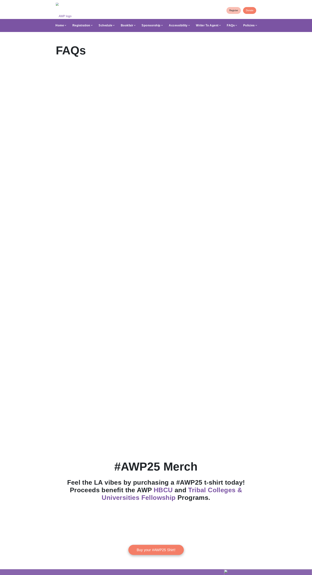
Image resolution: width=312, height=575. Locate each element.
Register (233, 10)
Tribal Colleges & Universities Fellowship (172, 493)
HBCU (163, 490)
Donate (249, 10)
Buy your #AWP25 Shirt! (156, 550)
